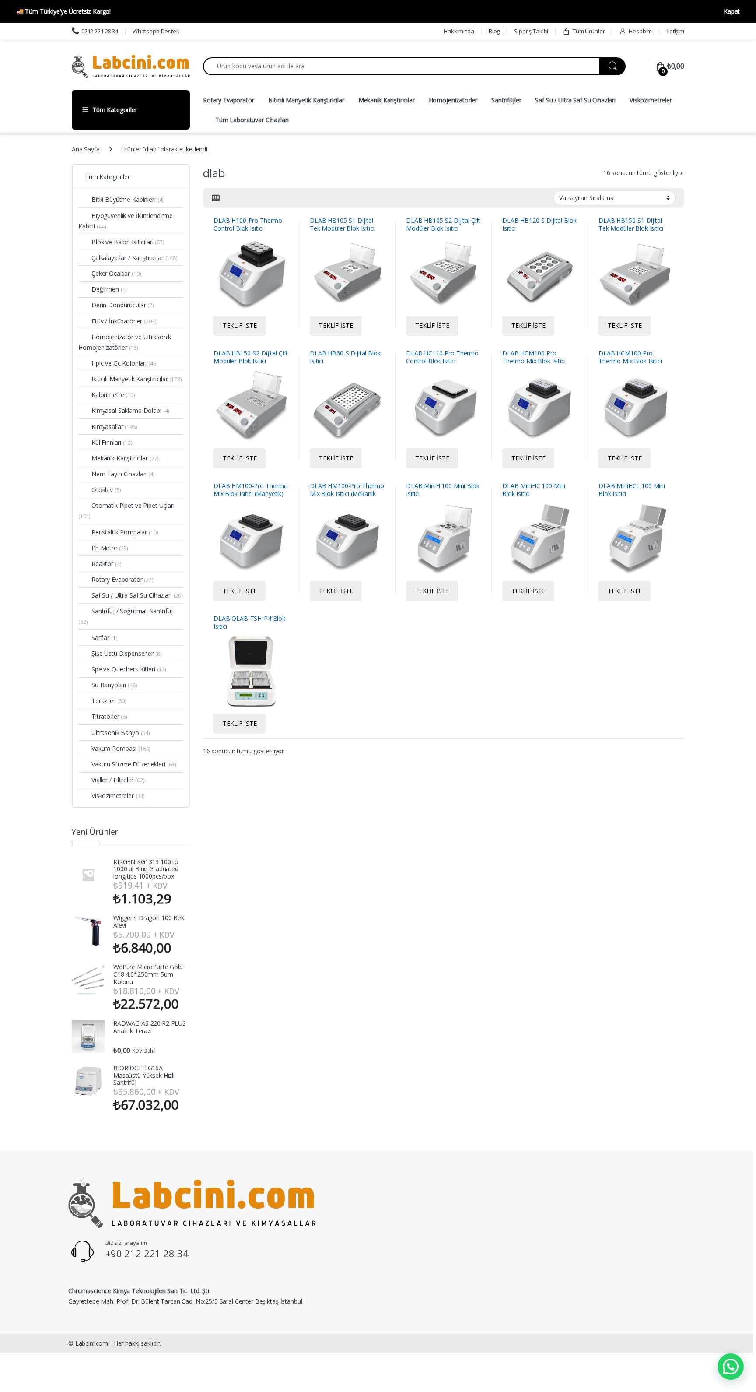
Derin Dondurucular (122, 305)
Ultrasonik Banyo (120, 732)
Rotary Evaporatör (228, 100)
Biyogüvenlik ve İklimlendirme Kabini (125, 220)
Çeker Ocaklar (116, 273)
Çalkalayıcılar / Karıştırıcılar (134, 257)
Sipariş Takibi (531, 31)
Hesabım (640, 31)
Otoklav (106, 489)
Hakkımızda (459, 31)
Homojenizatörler (453, 100)
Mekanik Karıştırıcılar (386, 100)
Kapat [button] (732, 11)
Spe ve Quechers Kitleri (128, 669)
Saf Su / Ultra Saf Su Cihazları (575, 100)
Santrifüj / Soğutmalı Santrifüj (125, 616)
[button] (731, 1366)
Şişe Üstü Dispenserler (126, 653)
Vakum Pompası (120, 748)
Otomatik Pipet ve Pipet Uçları (126, 510)
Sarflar (104, 637)
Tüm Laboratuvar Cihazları (252, 120)
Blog (494, 31)
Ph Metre (109, 548)
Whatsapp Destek (156, 31)
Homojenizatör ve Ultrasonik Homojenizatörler (124, 342)
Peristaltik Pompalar (124, 532)
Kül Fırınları (112, 442)
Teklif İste (239, 325)
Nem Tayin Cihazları (123, 474)
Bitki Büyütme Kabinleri (127, 199)
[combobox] (401, 66)
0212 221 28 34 (99, 31)
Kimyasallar (114, 426)
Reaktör (106, 563)
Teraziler (108, 700)
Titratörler (109, 716)
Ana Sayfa (86, 149)
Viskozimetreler (651, 100)
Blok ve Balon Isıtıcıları (127, 242)
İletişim (675, 31)
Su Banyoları (114, 685)
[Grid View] (216, 198)
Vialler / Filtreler (118, 780)
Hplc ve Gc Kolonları (124, 363)
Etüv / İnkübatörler (124, 321)
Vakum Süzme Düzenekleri (133, 764)
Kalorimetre (113, 394)
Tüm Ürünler (589, 31)
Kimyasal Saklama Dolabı (130, 410)
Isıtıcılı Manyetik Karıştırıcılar (306, 100)
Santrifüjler (506, 100)
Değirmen (109, 289)
